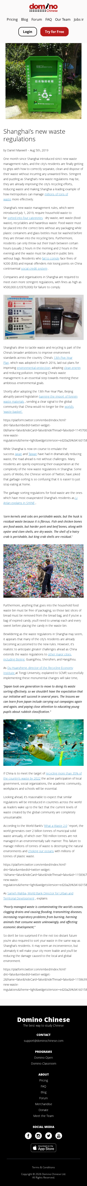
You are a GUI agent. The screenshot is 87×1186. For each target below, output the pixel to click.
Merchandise (43, 1104)
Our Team (63, 19)
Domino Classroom (43, 1063)
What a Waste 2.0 (55, 826)
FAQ (48, 19)
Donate (43, 1110)
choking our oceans (41, 851)
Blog (24, 19)
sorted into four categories (25, 218)
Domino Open (43, 1058)
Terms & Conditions (43, 1167)
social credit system (34, 268)
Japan (18, 454)
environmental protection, (34, 368)
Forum (36, 19)
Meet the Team (43, 1116)
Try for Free (54, 31)
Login (27, 31)
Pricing (12, 19)
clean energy (72, 368)
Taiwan (33, 454)
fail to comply (50, 258)
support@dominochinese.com (43, 1041)
